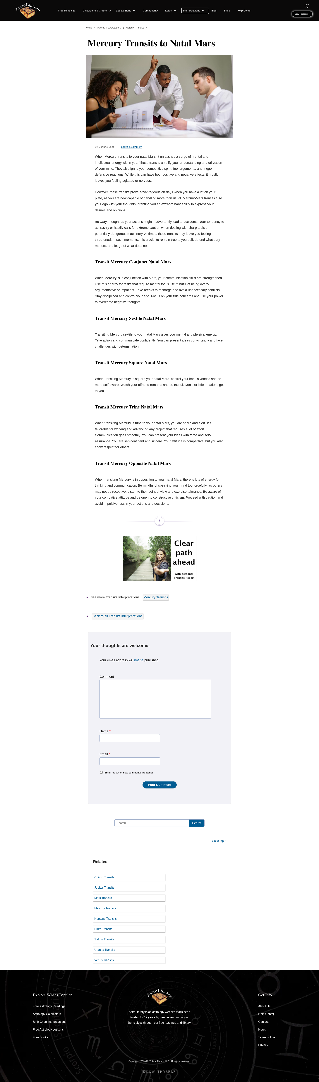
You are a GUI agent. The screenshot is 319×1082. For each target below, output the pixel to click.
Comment (107, 676)
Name (105, 731)
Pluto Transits (103, 929)
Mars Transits (103, 898)
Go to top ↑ (219, 841)
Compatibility (150, 10)
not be (138, 660)
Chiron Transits (104, 877)
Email (105, 754)
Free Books (40, 1037)
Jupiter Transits (104, 887)
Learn (169, 10)
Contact (263, 1021)
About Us (264, 1006)
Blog (214, 10)
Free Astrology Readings (49, 1006)
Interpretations (192, 10)
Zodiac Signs (124, 10)
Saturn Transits (104, 939)
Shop (227, 10)
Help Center (244, 10)
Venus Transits (104, 960)
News (262, 1029)
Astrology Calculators (47, 1014)
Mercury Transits (155, 597)
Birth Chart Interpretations (49, 1021)
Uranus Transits (104, 949)
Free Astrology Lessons (48, 1029)
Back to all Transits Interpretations (117, 616)
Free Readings (66, 10)
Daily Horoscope (302, 14)
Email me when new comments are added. (129, 772)
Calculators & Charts (95, 10)
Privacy (263, 1045)
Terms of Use (266, 1037)
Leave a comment (131, 146)
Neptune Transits (105, 918)
